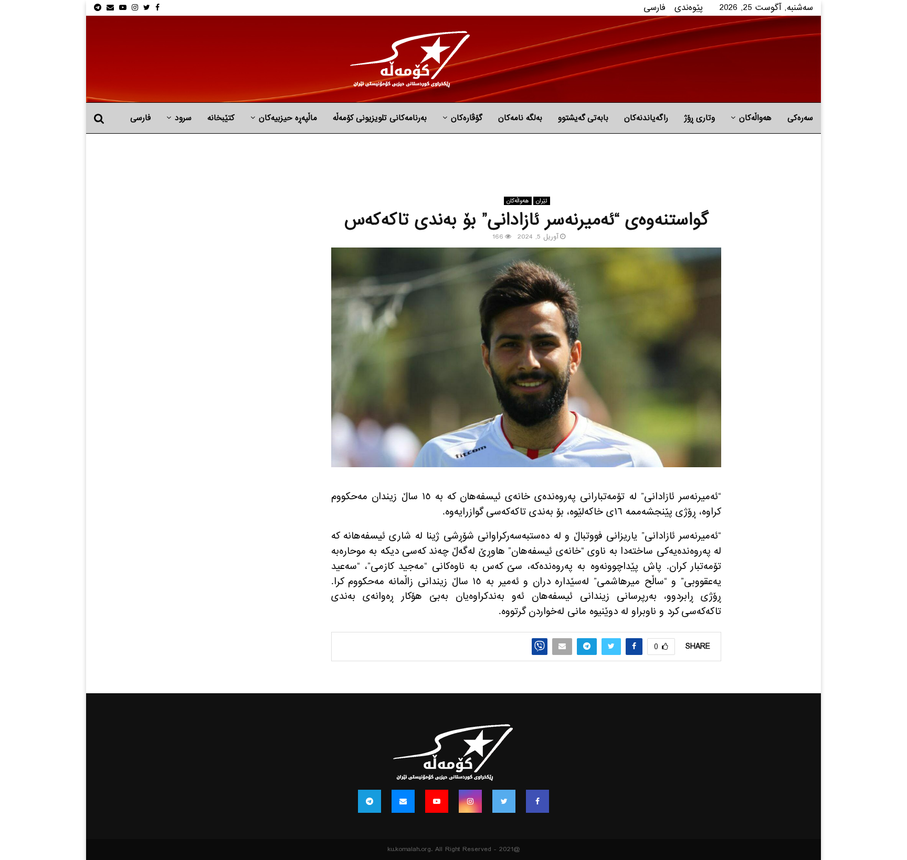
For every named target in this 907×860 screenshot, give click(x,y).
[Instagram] (470, 801)
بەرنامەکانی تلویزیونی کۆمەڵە (380, 118)
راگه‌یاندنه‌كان (646, 118)
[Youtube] (436, 801)
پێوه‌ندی (688, 7)
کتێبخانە (221, 118)
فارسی (655, 7)
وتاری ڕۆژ (699, 118)
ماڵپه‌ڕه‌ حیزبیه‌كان (288, 118)
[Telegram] (369, 801)
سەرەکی (800, 118)
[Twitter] (503, 801)
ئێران (541, 201)
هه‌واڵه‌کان (755, 118)
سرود (183, 118)
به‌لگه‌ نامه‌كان (520, 118)
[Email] (403, 801)
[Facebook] (537, 801)
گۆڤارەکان (466, 118)
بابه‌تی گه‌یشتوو (583, 118)
